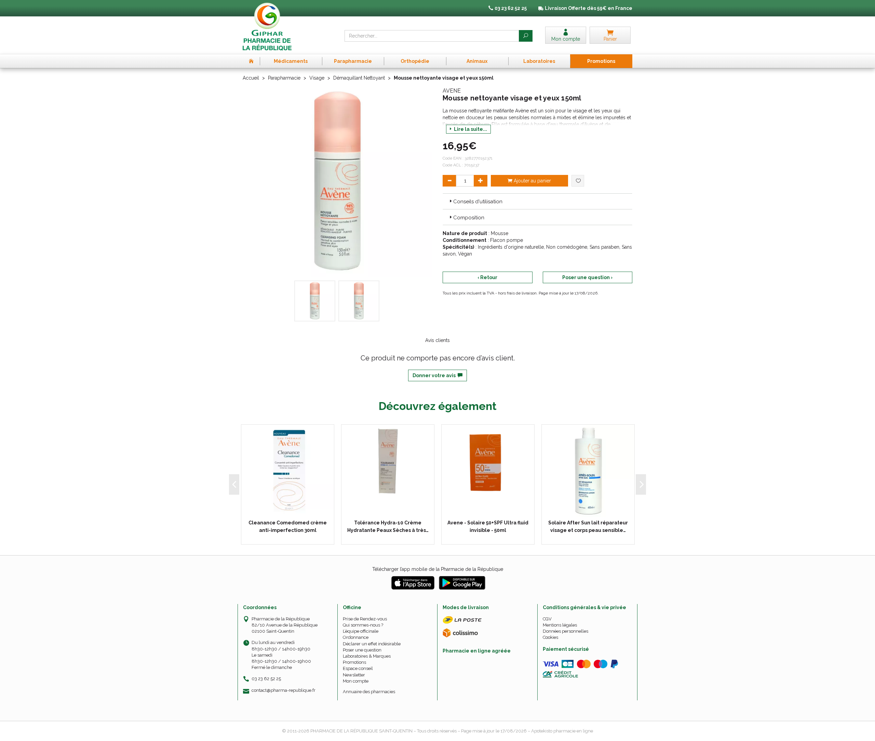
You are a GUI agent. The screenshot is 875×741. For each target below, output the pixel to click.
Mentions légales (560, 625)
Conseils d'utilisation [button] (477, 201)
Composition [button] (468, 218)
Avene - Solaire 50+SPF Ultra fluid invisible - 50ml (487, 526)
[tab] (537, 201)
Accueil (251, 78)
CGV (547, 618)
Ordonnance (355, 637)
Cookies (550, 637)
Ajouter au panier (531, 180)
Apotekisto (562, 730)
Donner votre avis (435, 375)
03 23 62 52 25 (266, 678)
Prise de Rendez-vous (365, 618)
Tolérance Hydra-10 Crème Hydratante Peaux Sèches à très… (388, 526)
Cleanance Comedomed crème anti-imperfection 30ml (287, 526)
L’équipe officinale (360, 631)
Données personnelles (565, 631)
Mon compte (355, 681)
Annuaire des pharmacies (369, 691)
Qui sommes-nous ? (363, 625)
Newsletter (354, 674)
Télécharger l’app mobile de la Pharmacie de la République (437, 569)
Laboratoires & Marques (367, 656)
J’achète (392, 510)
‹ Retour (487, 277)
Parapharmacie (284, 78)
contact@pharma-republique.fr (283, 690)
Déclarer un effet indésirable (372, 643)
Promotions (354, 662)
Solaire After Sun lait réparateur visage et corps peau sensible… (588, 526)
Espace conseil (358, 668)
